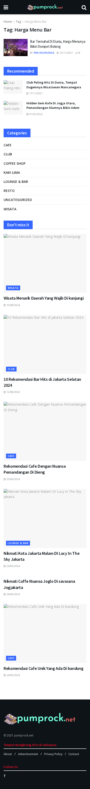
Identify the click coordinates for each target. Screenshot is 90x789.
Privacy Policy (53, 754)
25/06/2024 (13, 479)
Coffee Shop (14, 163)
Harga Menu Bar (36, 22)
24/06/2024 (13, 566)
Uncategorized (18, 199)
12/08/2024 (13, 392)
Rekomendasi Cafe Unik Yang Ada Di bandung (43, 668)
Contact (73, 754)
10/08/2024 (13, 305)
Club (8, 154)
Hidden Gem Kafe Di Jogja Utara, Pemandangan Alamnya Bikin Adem (52, 105)
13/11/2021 (66, 52)
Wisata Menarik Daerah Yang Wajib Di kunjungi (44, 298)
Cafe (8, 145)
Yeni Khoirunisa (43, 52)
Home (8, 22)
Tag (18, 22)
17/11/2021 (36, 93)
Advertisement (28, 754)
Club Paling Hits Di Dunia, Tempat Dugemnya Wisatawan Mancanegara (53, 84)
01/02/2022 (36, 114)
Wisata (10, 209)
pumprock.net (23, 735)
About (8, 754)
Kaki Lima (12, 172)
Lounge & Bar (16, 181)
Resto (9, 190)
